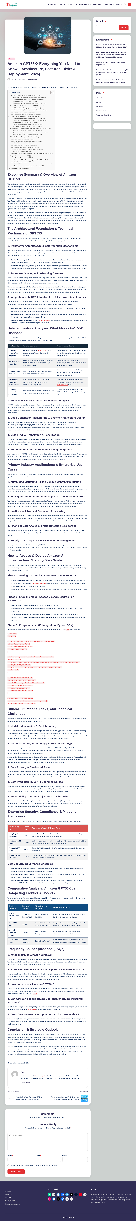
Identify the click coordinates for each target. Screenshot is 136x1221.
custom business (62, 385)
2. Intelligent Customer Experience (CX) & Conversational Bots (30, 120)
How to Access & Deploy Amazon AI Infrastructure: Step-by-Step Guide (30, 128)
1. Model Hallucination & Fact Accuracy (23, 139)
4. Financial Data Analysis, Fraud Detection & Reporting (28, 124)
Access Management (38, 583)
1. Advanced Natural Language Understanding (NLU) (27, 108)
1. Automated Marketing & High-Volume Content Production (29, 118)
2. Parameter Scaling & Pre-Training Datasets (25, 101)
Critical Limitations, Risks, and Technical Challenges (25, 137)
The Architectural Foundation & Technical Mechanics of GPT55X (28, 97)
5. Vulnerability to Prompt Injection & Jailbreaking (26, 147)
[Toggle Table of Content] (51, 92)
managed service (44, 320)
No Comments (33, 79)
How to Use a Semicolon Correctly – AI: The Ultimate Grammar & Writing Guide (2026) (112, 46)
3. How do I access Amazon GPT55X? (23, 162)
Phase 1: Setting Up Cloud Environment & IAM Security (28, 130)
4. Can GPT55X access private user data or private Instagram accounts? (32, 164)
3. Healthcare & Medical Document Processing (25, 122)
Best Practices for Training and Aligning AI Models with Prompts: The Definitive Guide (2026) (112, 72)
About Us (99, 98)
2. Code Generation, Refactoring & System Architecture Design (30, 110)
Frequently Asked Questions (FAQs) (20, 156)
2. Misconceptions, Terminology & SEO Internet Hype (27, 141)
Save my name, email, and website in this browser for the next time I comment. (34, 1165)
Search (100, 21)
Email (38, 1156)
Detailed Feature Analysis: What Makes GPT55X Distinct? (27, 106)
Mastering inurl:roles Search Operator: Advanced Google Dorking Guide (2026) (110, 81)
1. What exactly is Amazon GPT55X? (23, 158)
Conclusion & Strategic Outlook (20, 168)
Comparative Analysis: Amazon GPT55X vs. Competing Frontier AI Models (31, 153)
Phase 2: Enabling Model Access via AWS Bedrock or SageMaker (30, 132)
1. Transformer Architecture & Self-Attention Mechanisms (28, 99)
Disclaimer (100, 106)
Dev (23, 1072)
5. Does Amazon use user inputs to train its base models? (28, 166)
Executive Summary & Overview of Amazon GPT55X (25, 95)
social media (32, 1009)
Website (65, 1156)
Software (11, 58)
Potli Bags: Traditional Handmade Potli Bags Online (110, 63)
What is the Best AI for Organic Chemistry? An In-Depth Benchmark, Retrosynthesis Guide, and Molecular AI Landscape (112, 55)
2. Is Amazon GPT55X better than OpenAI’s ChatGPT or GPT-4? (30, 160)
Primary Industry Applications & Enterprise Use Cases (25, 116)
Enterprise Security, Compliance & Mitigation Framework (26, 149)
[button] (25, 1082)
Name (10, 1156)
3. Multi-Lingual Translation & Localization (24, 112)
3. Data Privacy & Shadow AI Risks (22, 143)
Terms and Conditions (103, 115)
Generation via (42, 350)
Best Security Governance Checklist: (23, 151)
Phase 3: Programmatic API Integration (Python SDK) (27, 134)
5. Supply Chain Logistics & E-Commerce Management (27, 126)
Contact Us (100, 102)
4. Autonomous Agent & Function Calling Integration (27, 114)
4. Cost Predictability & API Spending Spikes (25, 145)
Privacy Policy (101, 111)
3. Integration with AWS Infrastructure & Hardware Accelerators (30, 103)
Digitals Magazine (40, 1076)
